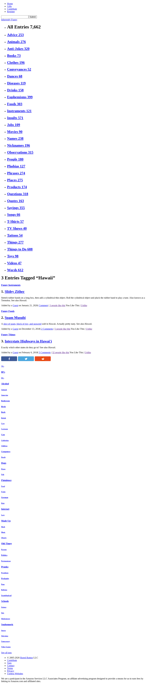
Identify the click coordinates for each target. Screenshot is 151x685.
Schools (5, 601)
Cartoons (4, 429)
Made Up (6, 521)
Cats (3, 434)
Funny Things (8, 334)
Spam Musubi (15, 317)
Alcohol (5, 383)
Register (11, 11)
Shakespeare (5, 619)
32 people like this (60, 352)
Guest (15, 305)
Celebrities (5, 440)
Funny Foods (7, 311)
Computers (5, 451)
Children (4, 446)
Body (3, 412)
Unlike (84, 305)
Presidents (4, 573)
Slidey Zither (15, 291)
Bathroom (5, 401)
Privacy (10, 671)
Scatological (6, 595)
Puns (3, 584)
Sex (2, 613)
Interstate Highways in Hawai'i (28, 341)
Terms (10, 668)
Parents (4, 549)
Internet (5, 509)
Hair (3, 503)
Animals (4, 390)
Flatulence (6, 480)
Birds (3, 406)
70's (2, 366)
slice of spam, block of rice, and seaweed (22, 324)
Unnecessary (5, 641)
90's (2, 378)
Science (3, 607)
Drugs (3, 469)
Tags (9, 663)
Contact (10, 665)
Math (3, 527)
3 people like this (57, 305)
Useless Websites (15, 673)
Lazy (3, 515)
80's (3, 372)
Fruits (3, 492)
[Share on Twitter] (26, 360)
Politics (4, 555)
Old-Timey (6, 543)
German (4, 497)
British (3, 418)
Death (3, 457)
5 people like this (62, 329)
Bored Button (26, 657)
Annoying (4, 395)
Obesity (4, 538)
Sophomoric (7, 624)
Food (3, 486)
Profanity (5, 578)
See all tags (6, 652)
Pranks (4, 567)
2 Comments (47, 329)
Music (3, 532)
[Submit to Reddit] (43, 360)
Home (10, 3)
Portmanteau (6, 561)
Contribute (12, 9)
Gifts (9, 6)
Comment (43, 305)
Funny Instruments (10, 285)
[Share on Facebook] (9, 360)
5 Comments (45, 352)
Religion (4, 590)
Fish (2, 474)
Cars (3, 423)
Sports (3, 630)
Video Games (6, 647)
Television (4, 636)
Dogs (3, 463)
